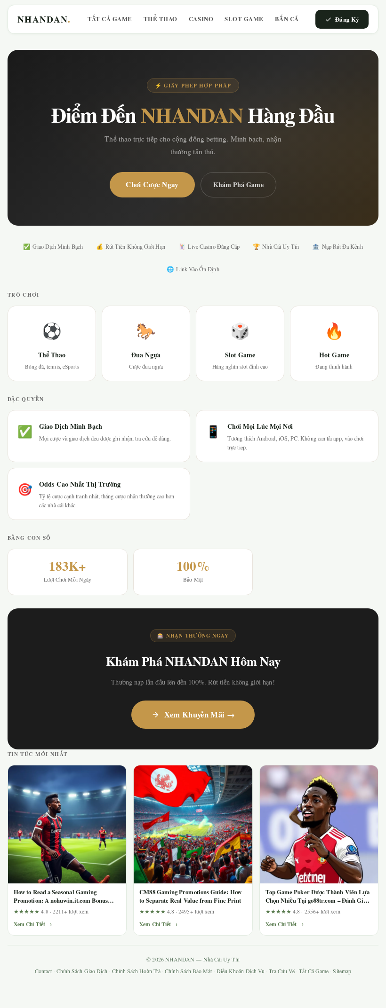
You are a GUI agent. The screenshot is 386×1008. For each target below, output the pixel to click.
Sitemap (342, 971)
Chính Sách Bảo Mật (188, 971)
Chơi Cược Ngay (152, 184)
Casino (201, 19)
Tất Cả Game (110, 19)
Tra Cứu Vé (282, 971)
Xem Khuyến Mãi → (199, 714)
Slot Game (244, 19)
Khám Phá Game (238, 184)
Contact (43, 971)
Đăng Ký (347, 19)
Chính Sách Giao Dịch (82, 971)
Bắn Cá (287, 19)
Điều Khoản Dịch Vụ (241, 971)
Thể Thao (160, 19)
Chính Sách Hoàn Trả (136, 971)
